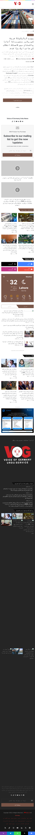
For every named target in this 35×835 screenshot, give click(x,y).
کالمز (22, 823)
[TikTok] (12, 121)
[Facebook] (21, 121)
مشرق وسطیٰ (14, 818)
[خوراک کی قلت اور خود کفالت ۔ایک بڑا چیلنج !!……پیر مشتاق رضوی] (29, 344)
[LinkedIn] (19, 121)
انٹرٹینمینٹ (21, 821)
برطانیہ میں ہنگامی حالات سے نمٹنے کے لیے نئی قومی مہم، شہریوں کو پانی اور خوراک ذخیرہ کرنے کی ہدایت (9, 372)
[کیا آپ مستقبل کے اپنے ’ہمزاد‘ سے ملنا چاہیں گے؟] (17, 651)
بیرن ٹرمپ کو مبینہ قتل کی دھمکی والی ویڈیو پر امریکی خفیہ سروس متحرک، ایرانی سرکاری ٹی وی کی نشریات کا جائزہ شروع (26, 395)
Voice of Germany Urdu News (25, 59)
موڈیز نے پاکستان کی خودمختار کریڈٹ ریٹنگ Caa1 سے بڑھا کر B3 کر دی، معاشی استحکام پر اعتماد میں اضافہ (9, 227)
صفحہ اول (30, 31)
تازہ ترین (14, 821)
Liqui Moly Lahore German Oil (17, 350)
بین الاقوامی (6, 818)
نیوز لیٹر (12, 823)
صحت (9, 821)
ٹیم (7, 823)
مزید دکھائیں (18, 100)
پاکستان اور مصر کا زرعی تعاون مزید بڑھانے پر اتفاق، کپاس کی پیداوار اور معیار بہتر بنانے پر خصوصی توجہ (10, 248)
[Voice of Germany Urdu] (17, 4)
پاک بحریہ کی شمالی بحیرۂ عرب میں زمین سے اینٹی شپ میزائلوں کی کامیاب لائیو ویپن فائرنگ (12, 312)
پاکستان (23, 818)
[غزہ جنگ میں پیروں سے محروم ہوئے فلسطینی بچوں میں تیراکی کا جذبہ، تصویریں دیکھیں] (28, 712)
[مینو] (33, 5)
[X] (22, 795)
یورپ (19, 818)
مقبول (26, 306)
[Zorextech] (17, 420)
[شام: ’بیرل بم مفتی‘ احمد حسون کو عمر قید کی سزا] (6, 712)
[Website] (23, 121)
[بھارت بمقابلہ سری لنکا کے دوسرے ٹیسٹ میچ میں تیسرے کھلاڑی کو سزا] (17, 584)
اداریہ (18, 823)
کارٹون (27, 823)
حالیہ (9, 306)
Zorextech (17, 407)
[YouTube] (16, 121)
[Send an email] (16, 59)
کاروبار (24, 31)
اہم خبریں (29, 821)
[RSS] (11, 795)
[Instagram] (14, 121)
